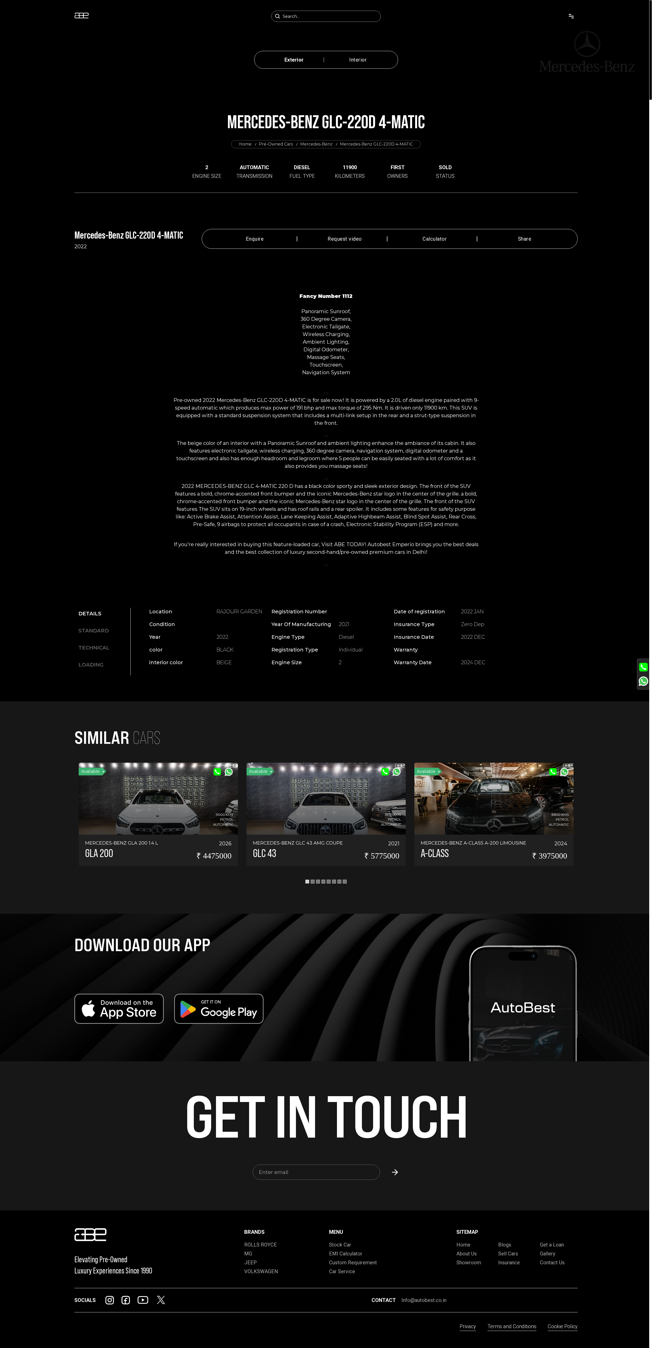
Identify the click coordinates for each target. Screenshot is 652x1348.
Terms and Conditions (511, 1326)
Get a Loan (552, 1245)
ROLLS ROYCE (260, 1245)
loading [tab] (91, 665)
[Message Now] (643, 681)
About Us (466, 1254)
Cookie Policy (563, 1326)
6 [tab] (334, 881)
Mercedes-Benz (316, 144)
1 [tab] (307, 881)
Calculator (435, 238)
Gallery (547, 1254)
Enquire (255, 238)
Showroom (468, 1262)
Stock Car (340, 1245)
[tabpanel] (330, 639)
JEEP (250, 1262)
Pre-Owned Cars (276, 144)
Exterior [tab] (294, 59)
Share (525, 238)
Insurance (509, 1262)
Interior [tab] (358, 59)
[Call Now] (643, 667)
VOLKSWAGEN (261, 1271)
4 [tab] (323, 881)
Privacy (468, 1326)
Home (245, 144)
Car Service (342, 1271)
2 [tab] (313, 881)
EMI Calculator (345, 1254)
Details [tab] (89, 614)
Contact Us (552, 1262)
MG (248, 1254)
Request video (345, 238)
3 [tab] (318, 881)
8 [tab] (345, 881)
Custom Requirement (353, 1262)
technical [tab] (94, 648)
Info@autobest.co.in (423, 1300)
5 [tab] (329, 881)
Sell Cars (508, 1254)
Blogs (504, 1245)
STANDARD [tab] (93, 631)
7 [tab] (339, 881)
